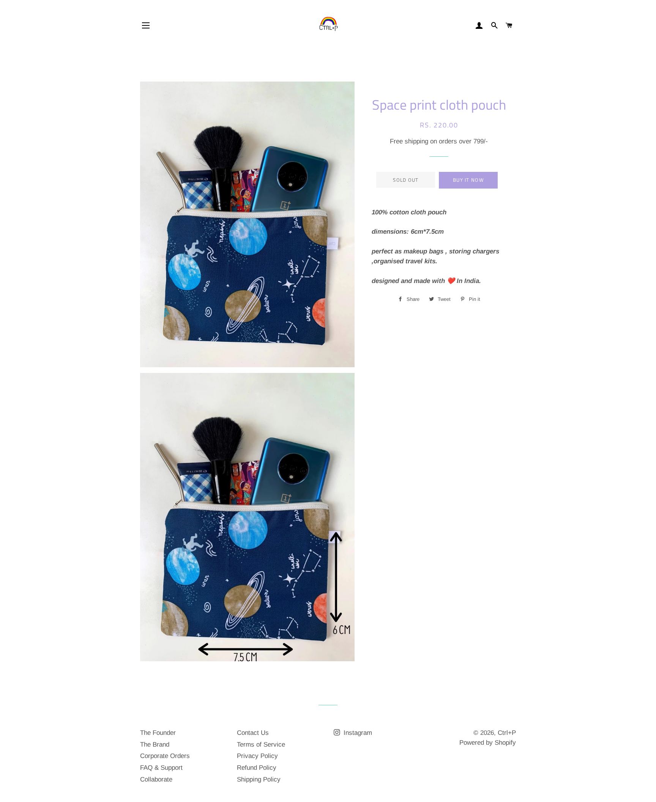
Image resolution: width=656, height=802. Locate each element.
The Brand (154, 744)
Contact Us (253, 732)
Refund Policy (256, 767)
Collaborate (156, 779)
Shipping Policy (259, 779)
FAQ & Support (161, 767)
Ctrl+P (507, 732)
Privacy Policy (257, 756)
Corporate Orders (165, 756)
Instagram (357, 732)
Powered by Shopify (487, 742)
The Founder (158, 732)
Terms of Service (261, 744)
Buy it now (468, 180)
